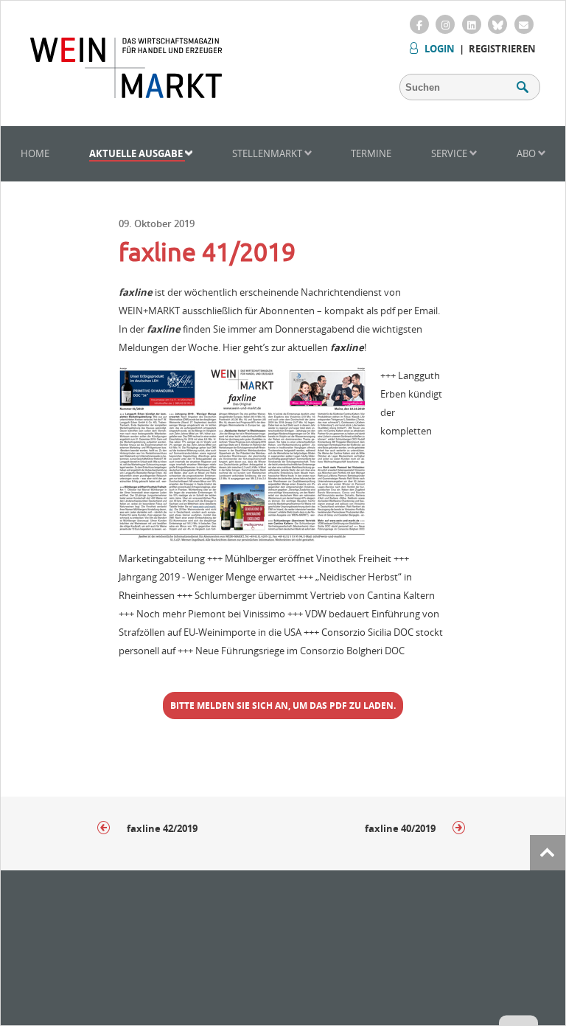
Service (450, 153)
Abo (527, 153)
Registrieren (502, 48)
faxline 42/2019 (161, 828)
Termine (371, 153)
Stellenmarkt (268, 153)
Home (35, 153)
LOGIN (439, 48)
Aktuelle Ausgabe (137, 153)
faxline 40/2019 (401, 828)
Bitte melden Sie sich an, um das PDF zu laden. (283, 705)
